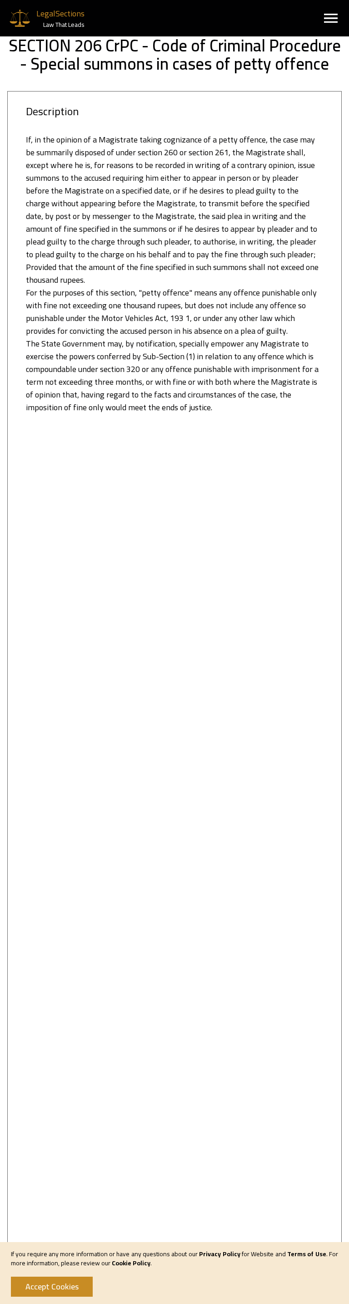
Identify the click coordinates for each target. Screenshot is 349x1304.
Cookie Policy (131, 1263)
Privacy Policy (219, 1254)
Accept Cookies (52, 1286)
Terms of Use (306, 1254)
